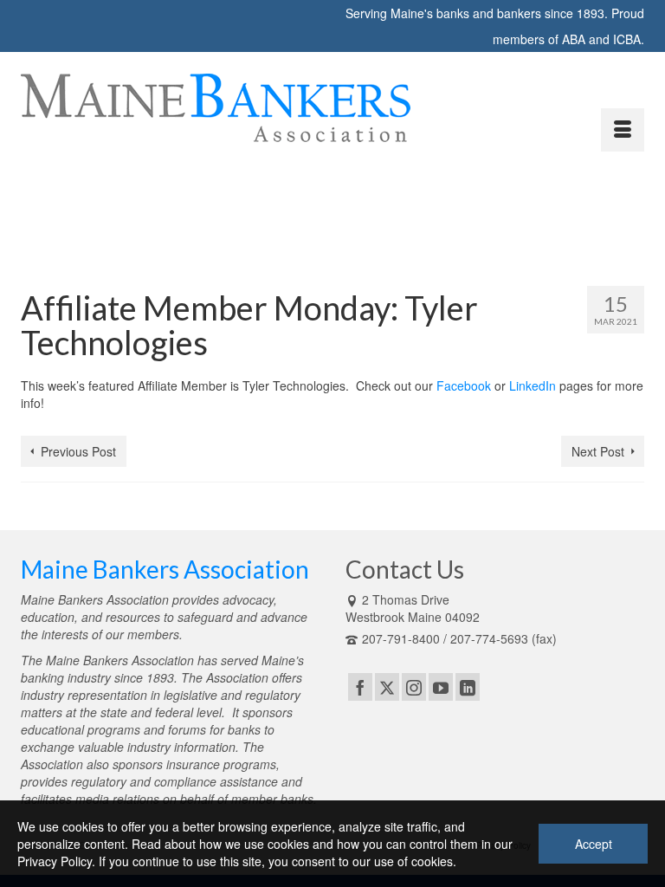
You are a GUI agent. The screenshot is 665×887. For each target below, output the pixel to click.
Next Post (597, 451)
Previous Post (78, 451)
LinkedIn (532, 385)
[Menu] (622, 130)
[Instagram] (414, 687)
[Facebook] (360, 687)
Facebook (463, 385)
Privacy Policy (54, 861)
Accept (593, 843)
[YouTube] (441, 687)
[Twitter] (387, 687)
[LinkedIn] (467, 687)
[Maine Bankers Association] (332, 108)
